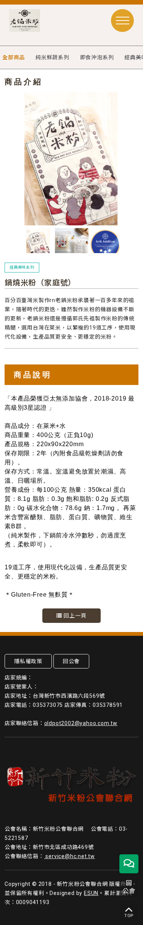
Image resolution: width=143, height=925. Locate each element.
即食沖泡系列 (97, 57)
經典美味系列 (22, 267)
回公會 (71, 661)
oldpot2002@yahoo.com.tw (80, 723)
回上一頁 (74, 616)
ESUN (91, 893)
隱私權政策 (28, 661)
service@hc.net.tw (69, 856)
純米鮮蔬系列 (52, 57)
